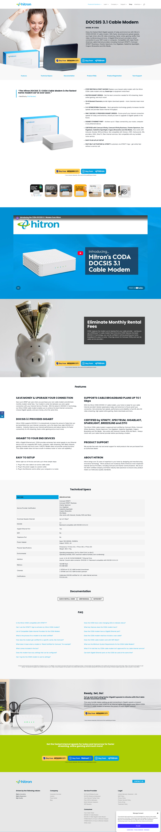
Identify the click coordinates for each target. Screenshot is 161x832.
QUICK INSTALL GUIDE (67, 599)
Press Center (53, 798)
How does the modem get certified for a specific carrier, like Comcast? (40, 640)
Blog (51, 800)
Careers (52, 796)
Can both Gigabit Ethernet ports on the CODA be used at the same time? (108, 652)
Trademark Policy (123, 804)
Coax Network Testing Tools (91, 798)
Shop (130, 4)
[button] (157, 813)
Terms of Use (121, 802)
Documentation (69, 76)
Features (24, 76)
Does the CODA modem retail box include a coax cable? (103, 635)
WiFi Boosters (87, 804)
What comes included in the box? (27, 648)
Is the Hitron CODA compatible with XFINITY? (31, 623)
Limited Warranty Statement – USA (127, 794)
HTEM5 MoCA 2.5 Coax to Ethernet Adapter (96, 821)
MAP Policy (121, 796)
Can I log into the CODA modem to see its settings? (33, 657)
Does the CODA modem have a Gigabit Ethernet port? (102, 631)
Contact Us (138, 781)
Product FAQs (92, 76)
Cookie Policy (130, 829)
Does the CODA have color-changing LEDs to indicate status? (105, 623)
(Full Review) (31, 96)
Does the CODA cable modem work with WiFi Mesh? (101, 640)
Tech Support (137, 76)
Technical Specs (46, 76)
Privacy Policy (122, 798)
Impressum (146, 829)
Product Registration (114, 76)
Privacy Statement (138, 829)
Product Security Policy (124, 800)
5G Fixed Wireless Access (91, 794)
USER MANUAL (84, 599)
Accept (138, 826)
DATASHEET (97, 599)
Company (114, 4)
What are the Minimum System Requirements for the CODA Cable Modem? (109, 644)
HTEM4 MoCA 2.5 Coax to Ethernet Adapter (96, 818)
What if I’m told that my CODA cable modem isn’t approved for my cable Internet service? (114, 648)
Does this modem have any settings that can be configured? (36, 652)
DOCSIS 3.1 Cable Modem (91, 815)
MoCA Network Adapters (91, 802)
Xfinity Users (87, 823)
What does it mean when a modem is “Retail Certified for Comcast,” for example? (43, 644)
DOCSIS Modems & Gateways (92, 796)
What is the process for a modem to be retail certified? (34, 635)
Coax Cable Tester (89, 813)
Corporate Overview (55, 794)
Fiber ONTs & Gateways (90, 800)
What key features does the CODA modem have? (100, 627)
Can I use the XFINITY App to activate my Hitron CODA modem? (38, 627)
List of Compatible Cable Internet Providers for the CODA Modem (38, 631)
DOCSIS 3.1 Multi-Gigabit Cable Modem (95, 816)
